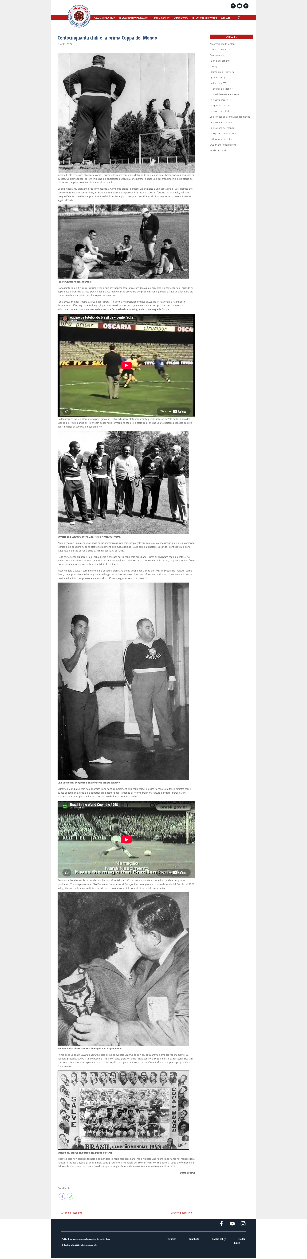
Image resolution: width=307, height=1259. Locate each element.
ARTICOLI (225, 17)
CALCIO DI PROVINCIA (104, 17)
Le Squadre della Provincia (224, 133)
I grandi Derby (217, 77)
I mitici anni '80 (218, 83)
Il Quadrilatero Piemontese (224, 94)
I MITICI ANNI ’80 (161, 17)
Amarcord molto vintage (223, 43)
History (213, 66)
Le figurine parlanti (220, 105)
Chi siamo (171, 1239)
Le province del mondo (222, 127)
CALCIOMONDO (181, 17)
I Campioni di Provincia (222, 71)
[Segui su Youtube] (239, 5)
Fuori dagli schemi (220, 60)
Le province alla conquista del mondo (230, 116)
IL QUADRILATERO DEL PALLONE (133, 17)
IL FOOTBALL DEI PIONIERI (204, 17)
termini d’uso (105, 1239)
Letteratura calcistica (221, 139)
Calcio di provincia (220, 49)
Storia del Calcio (218, 150)
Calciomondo (217, 55)
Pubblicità (194, 1239)
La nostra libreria (219, 99)
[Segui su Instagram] (245, 5)
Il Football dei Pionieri (221, 88)
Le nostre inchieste (220, 111)
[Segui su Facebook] (233, 5)
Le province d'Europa (221, 122)
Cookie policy (219, 1239)
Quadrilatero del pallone (223, 144)
